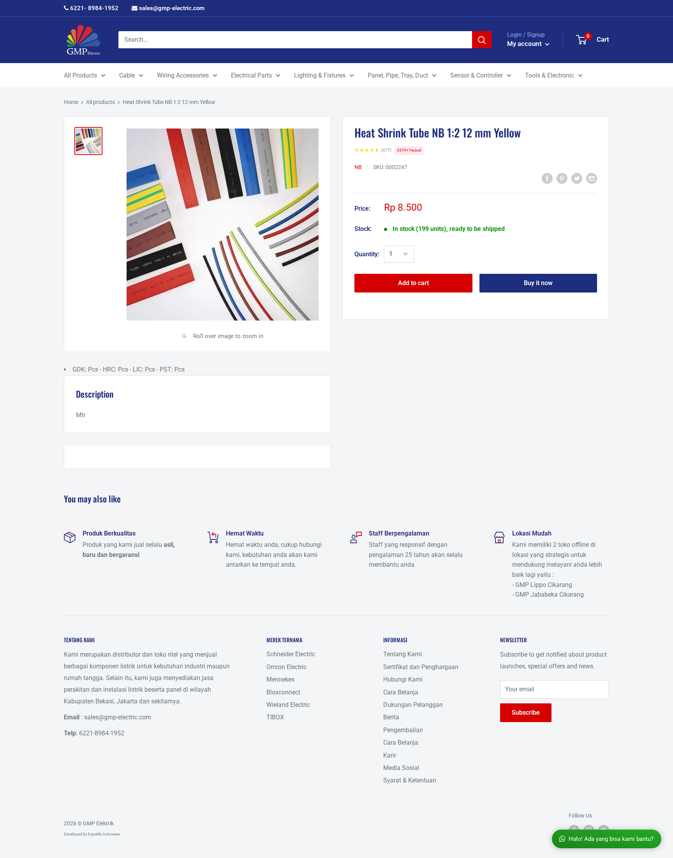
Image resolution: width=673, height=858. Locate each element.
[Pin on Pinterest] (562, 178)
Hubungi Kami (403, 679)
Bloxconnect (283, 692)
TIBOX (275, 717)
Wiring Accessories (183, 75)
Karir (389, 755)
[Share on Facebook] (547, 178)
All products (100, 102)
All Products (80, 75)
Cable (127, 75)
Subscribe (526, 712)
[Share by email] (591, 178)
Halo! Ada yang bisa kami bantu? (611, 838)
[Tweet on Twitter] (576, 178)
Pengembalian (403, 730)
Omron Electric (286, 667)
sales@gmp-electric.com (170, 8)
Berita (391, 717)
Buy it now (538, 282)
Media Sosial (401, 768)
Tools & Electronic (549, 75)
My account (525, 44)
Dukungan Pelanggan (413, 704)
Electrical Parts (251, 75)
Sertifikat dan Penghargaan (420, 667)
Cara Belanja (400, 692)
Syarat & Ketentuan (409, 780)
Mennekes (280, 679)
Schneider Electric (290, 654)
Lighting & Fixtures (319, 75)
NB (358, 167)
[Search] (482, 39)
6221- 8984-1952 (93, 8)
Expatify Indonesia (104, 834)
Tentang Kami (402, 654)
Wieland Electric (288, 704)
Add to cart (413, 282)
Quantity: (366, 253)
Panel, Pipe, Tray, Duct (398, 75)
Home (71, 102)
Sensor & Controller (476, 75)
